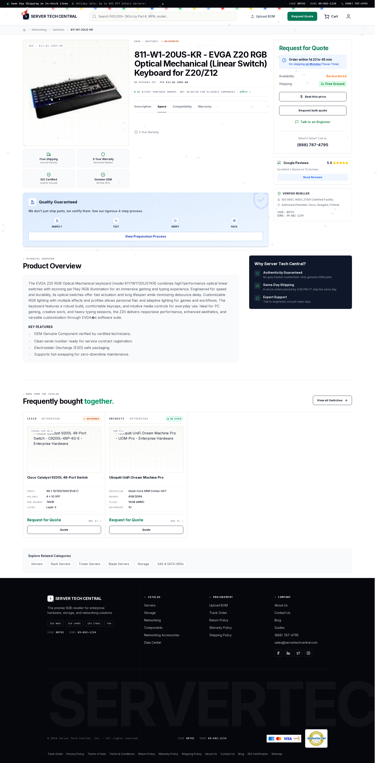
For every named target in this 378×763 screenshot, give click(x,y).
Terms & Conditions (122, 754)
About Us (281, 605)
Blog (278, 620)
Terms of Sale (97, 754)
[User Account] (348, 16)
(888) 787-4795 (312, 145)
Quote (64, 529)
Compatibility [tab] (182, 106)
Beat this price (315, 96)
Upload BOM (265, 16)
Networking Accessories (161, 635)
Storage (143, 564)
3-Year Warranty (149, 132)
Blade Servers (119, 564)
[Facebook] (278, 653)
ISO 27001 (94, 623)
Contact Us (282, 613)
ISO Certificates (258, 754)
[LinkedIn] (288, 653)
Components (153, 627)
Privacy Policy (75, 754)
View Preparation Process (145, 236)
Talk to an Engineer (315, 122)
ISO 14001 (74, 623)
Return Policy (218, 620)
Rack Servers (60, 564)
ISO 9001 (55, 623)
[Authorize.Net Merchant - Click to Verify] (316, 738)
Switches (59, 29)
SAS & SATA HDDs (171, 564)
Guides (280, 627)
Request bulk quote (313, 110)
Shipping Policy (220, 635)
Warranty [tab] (205, 106)
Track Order (218, 613)
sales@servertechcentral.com (296, 642)
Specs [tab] (162, 106)
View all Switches (330, 400)
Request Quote (302, 16)
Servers (37, 564)
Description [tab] (142, 106)
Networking (39, 29)
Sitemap (276, 754)
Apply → (245, 92)
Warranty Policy (220, 627)
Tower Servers (89, 564)
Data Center (152, 642)
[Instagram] (308, 653)
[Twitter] (298, 653)
